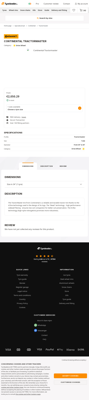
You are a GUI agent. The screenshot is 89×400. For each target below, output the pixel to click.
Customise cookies (70, 382)
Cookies (22, 307)
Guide (46, 10)
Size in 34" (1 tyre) (14, 184)
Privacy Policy (22, 303)
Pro (37, 3)
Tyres (4, 10)
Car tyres (66, 275)
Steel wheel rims (66, 279)
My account (83, 3)
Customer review (51, 3)
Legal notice (22, 291)
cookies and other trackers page (12, 387)
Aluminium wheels (66, 283)
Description (46, 166)
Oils (34, 10)
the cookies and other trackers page (28, 394)
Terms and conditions (22, 295)
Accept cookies (70, 376)
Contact (66, 3)
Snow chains (25, 10)
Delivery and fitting (59, 10)
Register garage (22, 287)
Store (40, 10)
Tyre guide (22, 279)
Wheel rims (13, 10)
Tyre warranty (22, 275)
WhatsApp (42, 325)
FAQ (44, 339)
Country (22, 299)
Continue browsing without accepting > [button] (74, 360)
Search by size (45, 18)
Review (63, 166)
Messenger (42, 330)
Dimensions (27, 166)
